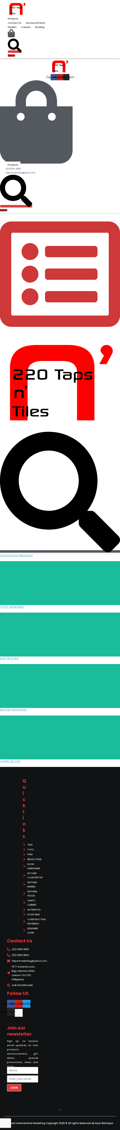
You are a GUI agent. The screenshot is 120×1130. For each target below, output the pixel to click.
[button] (60, 1109)
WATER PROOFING (13, 710)
